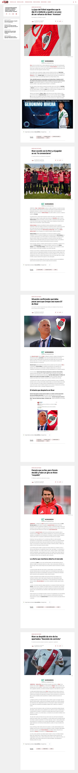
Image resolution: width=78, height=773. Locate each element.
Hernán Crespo (55, 439)
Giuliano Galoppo (49, 269)
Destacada (39, 136)
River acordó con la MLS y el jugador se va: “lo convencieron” (11, 22)
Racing (36, 731)
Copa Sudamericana (53, 529)
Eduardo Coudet (35, 356)
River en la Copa (20, 2)
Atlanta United (40, 269)
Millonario (32, 75)
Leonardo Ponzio (51, 525)
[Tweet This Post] (57, 21)
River (48, 137)
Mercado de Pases (28, 2)
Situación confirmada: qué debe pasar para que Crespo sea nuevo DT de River (11, 26)
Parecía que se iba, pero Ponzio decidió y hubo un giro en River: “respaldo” (10, 32)
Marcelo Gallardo (53, 66)
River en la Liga (13, 2)
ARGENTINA (32, 523)
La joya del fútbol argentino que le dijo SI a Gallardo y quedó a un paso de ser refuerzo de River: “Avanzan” (11, 9)
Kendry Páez (45, 748)
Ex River (49, 2)
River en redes (44, 2)
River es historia (36, 2)
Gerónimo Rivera (47, 136)
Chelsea (38, 748)
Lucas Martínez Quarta (50, 607)
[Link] (60, 21)
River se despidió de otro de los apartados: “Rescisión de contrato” (11, 37)
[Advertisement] (47, 279)
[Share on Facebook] (55, 21)
